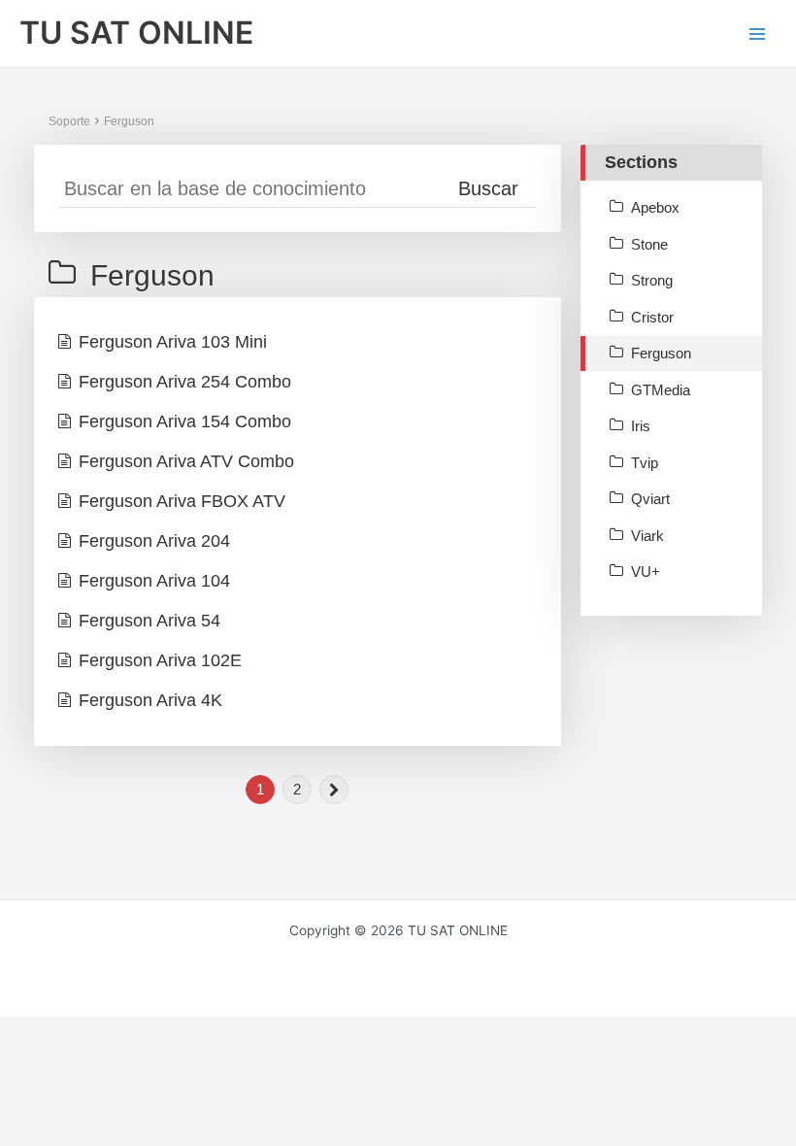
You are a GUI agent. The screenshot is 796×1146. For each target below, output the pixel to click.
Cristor (652, 317)
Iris (640, 426)
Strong (652, 280)
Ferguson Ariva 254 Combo (185, 381)
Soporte (69, 121)
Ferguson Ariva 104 (154, 580)
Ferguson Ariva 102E (160, 660)
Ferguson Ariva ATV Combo (186, 461)
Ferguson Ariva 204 (154, 541)
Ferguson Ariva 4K (150, 700)
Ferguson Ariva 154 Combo (185, 421)
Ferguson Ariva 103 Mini (173, 342)
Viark (647, 535)
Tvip (644, 463)
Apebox (655, 207)
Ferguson (129, 121)
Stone (649, 244)
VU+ (645, 571)
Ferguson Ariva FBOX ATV (182, 501)
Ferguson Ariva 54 (149, 620)
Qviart (650, 498)
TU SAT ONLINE (136, 32)
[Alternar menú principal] (758, 33)
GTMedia (660, 390)
